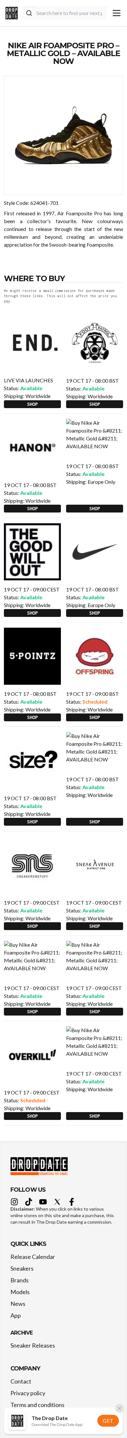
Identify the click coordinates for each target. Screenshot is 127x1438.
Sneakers (22, 1268)
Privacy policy (27, 1393)
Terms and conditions (37, 1404)
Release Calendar (32, 1256)
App (15, 1315)
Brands (19, 1280)
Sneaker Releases (32, 1345)
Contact (20, 1381)
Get (108, 1420)
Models (20, 1291)
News (17, 1303)
